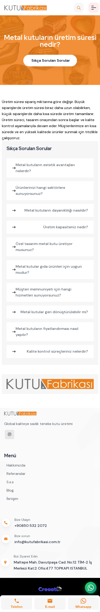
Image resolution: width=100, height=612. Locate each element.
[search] (79, 8)
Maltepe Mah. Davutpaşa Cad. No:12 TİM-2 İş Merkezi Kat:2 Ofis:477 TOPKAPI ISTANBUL (53, 565)
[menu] (93, 8)
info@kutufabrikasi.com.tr (37, 541)
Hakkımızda (16, 465)
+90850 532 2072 (30, 525)
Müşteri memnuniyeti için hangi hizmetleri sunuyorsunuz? (43, 292)
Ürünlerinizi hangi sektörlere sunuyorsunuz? (40, 190)
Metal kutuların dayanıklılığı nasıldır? (56, 210)
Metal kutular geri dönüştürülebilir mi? (54, 311)
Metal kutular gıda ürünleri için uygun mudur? (49, 269)
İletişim (12, 498)
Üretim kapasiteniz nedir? (65, 227)
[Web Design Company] (50, 588)
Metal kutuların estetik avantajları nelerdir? (45, 167)
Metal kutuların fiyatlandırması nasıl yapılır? (47, 331)
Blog (10, 490)
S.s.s (10, 482)
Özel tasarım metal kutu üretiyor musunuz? (44, 246)
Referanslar (16, 473)
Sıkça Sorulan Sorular (50, 60)
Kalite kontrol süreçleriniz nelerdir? (57, 351)
